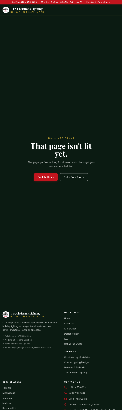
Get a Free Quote (74, 177)
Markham (7, 403)
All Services (70, 328)
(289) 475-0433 (77, 387)
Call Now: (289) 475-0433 (24, 2)
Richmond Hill (10, 408)
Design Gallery (71, 333)
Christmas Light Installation (77, 357)
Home (67, 318)
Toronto (7, 387)
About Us (69, 323)
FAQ (66, 338)
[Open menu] (115, 9)
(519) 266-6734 (77, 393)
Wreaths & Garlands (74, 367)
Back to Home (46, 177)
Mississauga (9, 393)
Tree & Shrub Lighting (75, 372)
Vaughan (7, 398)
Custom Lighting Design (76, 362)
